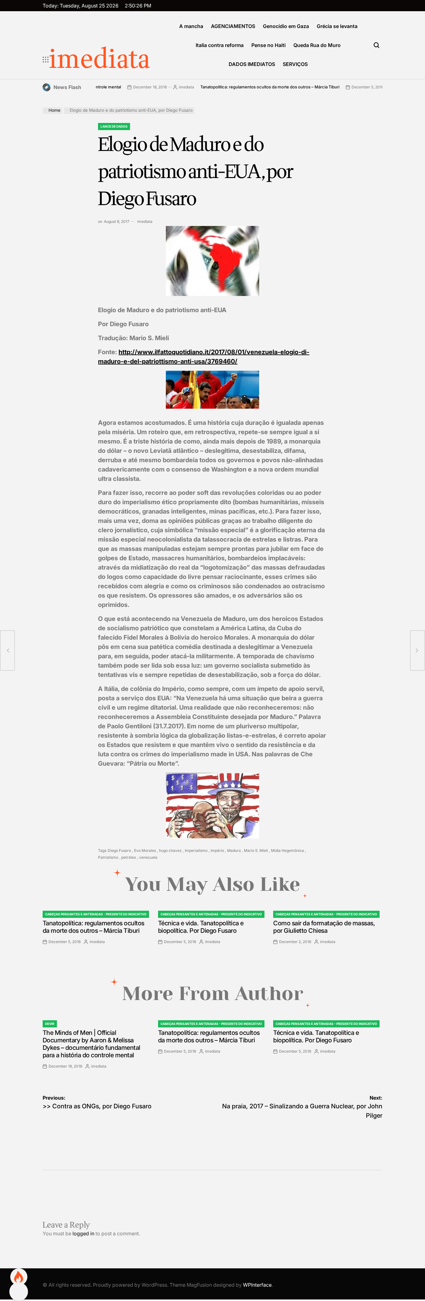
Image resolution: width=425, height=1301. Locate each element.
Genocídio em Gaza (286, 26)
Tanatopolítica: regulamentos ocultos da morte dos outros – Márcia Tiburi (242, 86)
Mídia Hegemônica (287, 850)
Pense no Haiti (268, 45)
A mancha (191, 26)
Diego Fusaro (119, 850)
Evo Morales (145, 850)
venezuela (148, 857)
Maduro (234, 850)
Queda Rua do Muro (317, 45)
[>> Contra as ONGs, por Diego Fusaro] (7, 650)
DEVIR (49, 1024)
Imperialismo (196, 850)
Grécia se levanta (337, 26)
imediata (99, 60)
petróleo (128, 857)
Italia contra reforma (220, 45)
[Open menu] (46, 60)
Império (217, 850)
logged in (83, 1233)
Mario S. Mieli (256, 850)
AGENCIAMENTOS (233, 26)
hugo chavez (170, 850)
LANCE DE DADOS (114, 126)
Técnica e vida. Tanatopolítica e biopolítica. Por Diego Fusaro (201, 926)
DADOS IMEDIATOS (252, 64)
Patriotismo (108, 857)
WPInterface (257, 1285)
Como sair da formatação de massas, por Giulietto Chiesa (324, 926)
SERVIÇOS (295, 64)
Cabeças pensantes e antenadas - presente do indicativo (96, 914)
